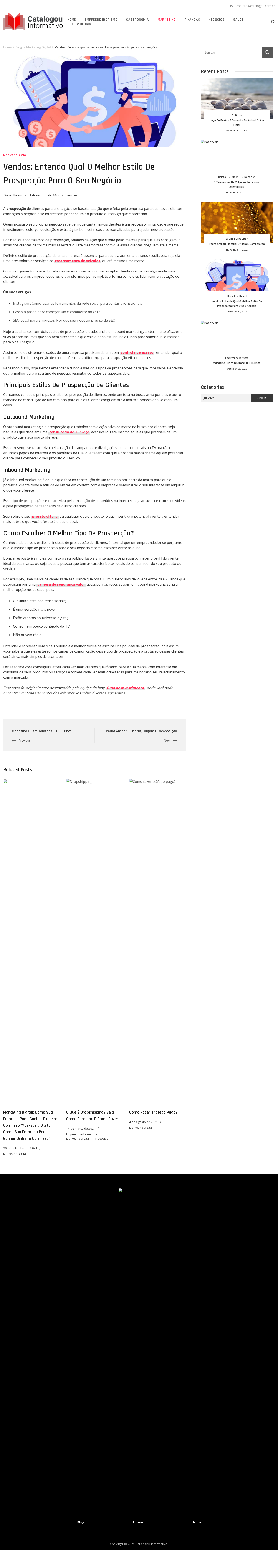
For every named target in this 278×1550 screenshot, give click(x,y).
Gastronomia (137, 20)
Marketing (167, 20)
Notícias (237, 114)
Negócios (216, 20)
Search (267, 52)
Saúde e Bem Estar (237, 238)
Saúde (238, 20)
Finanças (192, 20)
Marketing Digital (15, 155)
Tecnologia (81, 24)
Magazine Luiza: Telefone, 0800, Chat (42, 731)
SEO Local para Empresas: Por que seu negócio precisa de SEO (64, 320)
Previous (24, 740)
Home (71, 20)
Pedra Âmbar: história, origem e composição (141, 731)
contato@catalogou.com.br (255, 6)
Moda (235, 176)
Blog (80, 1522)
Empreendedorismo (101, 20)
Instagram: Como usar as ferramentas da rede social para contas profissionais (77, 303)
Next (167, 740)
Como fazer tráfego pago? (153, 1112)
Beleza (222, 176)
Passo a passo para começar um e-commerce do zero (57, 311)
